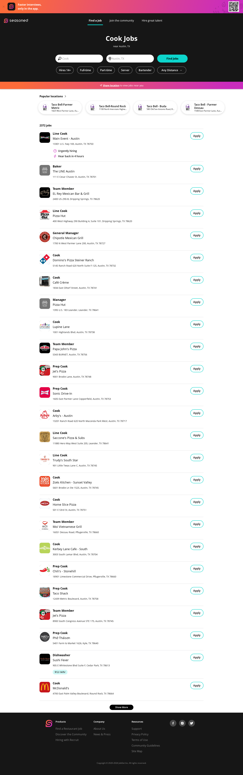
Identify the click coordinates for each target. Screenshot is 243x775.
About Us (99, 728)
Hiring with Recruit (67, 740)
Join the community (122, 20)
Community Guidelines (146, 745)
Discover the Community (71, 734)
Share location (111, 85)
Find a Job (95, 20)
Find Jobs (172, 58)
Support (137, 728)
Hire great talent (152, 20)
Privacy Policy (140, 734)
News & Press (102, 734)
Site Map (137, 751)
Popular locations (51, 96)
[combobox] (79, 59)
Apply (197, 136)
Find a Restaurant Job (69, 728)
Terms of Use (140, 740)
